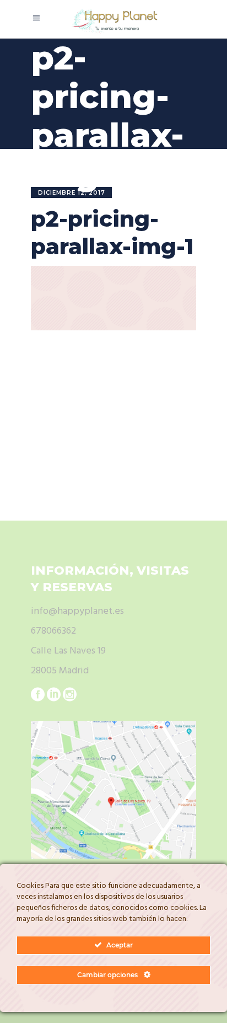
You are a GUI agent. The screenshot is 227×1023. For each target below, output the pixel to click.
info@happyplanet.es (77, 611)
